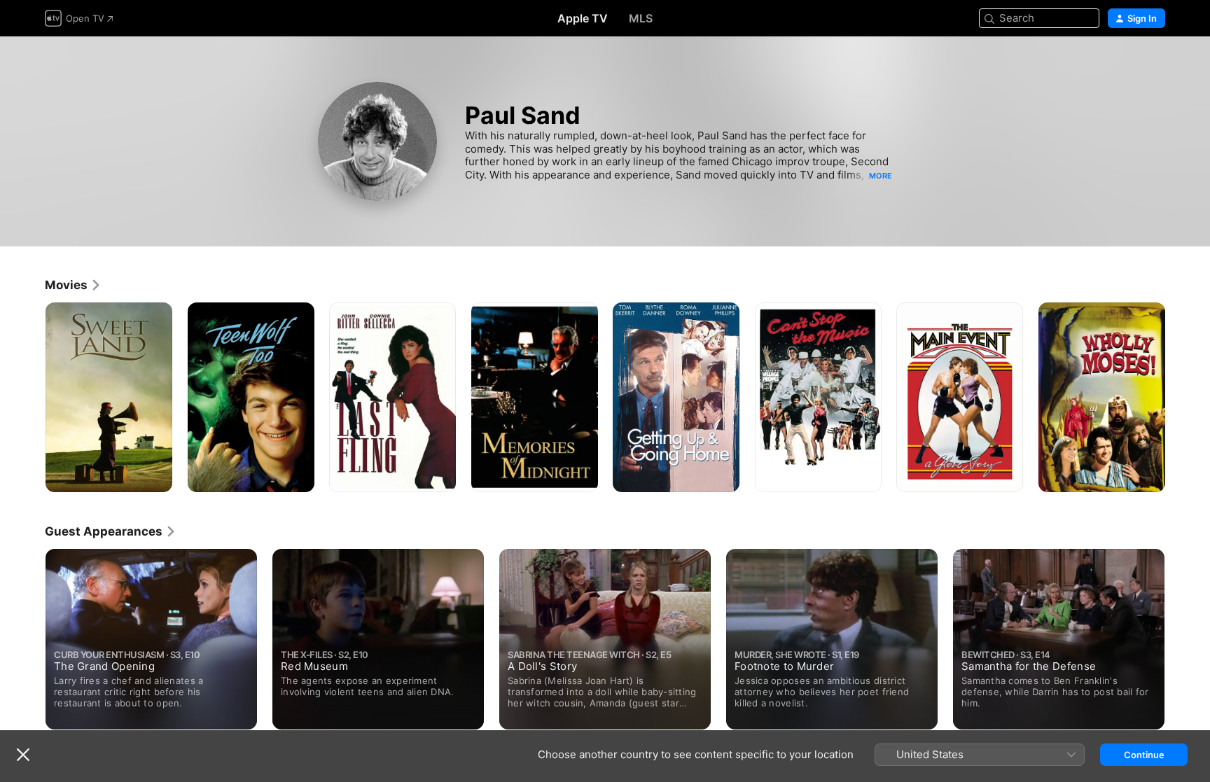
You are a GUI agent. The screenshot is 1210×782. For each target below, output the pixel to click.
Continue (1144, 754)
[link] (73, 285)
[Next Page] (1179, 397)
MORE (880, 176)
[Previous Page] (31, 397)
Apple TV (582, 18)
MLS (641, 18)
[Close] (23, 754)
